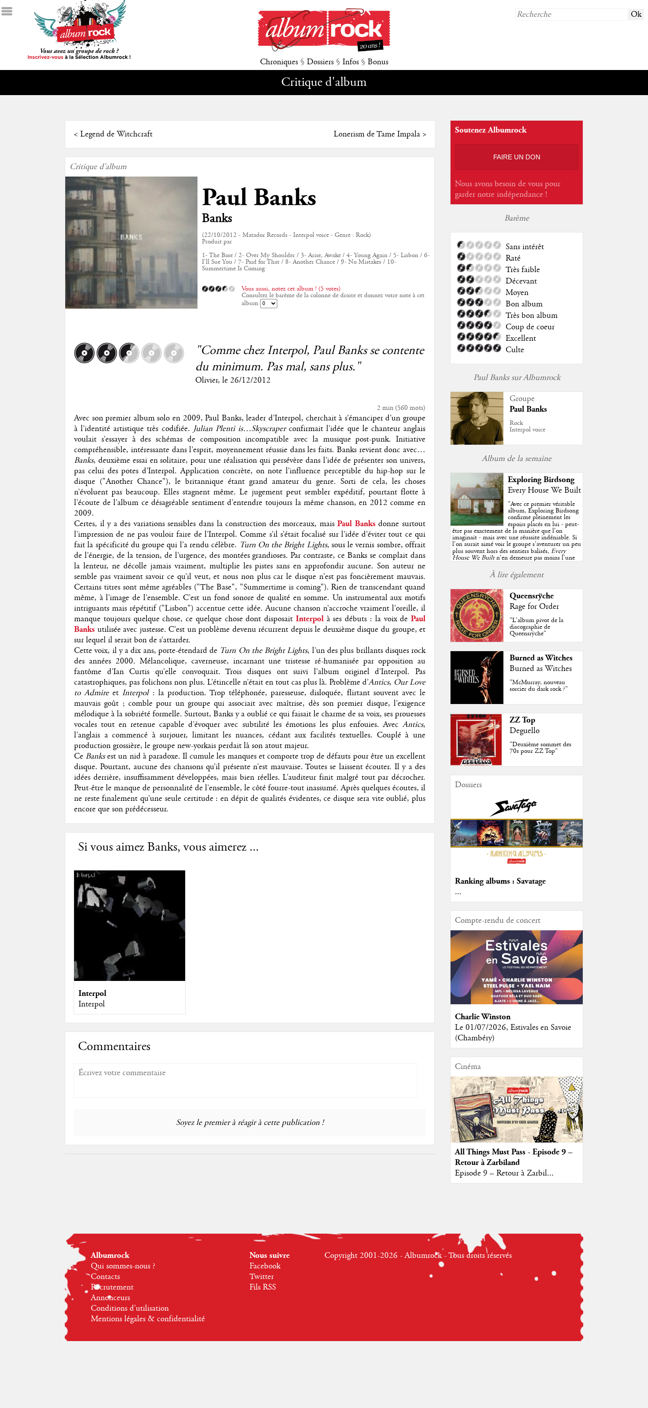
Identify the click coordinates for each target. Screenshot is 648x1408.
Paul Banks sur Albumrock (516, 377)
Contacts (105, 1277)
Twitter (262, 1277)
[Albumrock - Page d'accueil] (324, 49)
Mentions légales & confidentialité (148, 1319)
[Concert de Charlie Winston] (517, 1002)
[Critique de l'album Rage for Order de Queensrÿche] (477, 639)
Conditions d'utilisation (130, 1308)
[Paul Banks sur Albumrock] (477, 443)
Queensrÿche (532, 596)
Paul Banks (259, 198)
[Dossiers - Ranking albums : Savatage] (517, 866)
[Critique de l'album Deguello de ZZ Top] (477, 764)
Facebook (265, 1266)
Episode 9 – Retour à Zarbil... (504, 1173)
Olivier (206, 380)
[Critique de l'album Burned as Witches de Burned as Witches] (477, 702)
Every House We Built (544, 490)
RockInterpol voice (527, 426)
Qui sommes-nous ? (123, 1266)
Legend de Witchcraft (116, 134)
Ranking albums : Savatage (500, 881)
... (458, 892)
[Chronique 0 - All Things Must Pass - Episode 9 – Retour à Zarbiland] (517, 1116)
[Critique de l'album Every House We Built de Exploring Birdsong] (477, 523)
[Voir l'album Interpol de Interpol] (129, 978)
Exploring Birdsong (541, 480)
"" (516, 541)
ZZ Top (522, 720)
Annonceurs (110, 1298)
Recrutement (112, 1287)
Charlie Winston (482, 1017)
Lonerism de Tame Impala (377, 134)
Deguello (525, 731)
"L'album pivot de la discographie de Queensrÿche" (536, 627)
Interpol (92, 993)
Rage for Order (534, 606)
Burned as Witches (541, 658)
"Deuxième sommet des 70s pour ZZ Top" (540, 748)
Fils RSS (263, 1287)
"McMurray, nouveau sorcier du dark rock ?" (539, 685)
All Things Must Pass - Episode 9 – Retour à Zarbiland (514, 1157)
